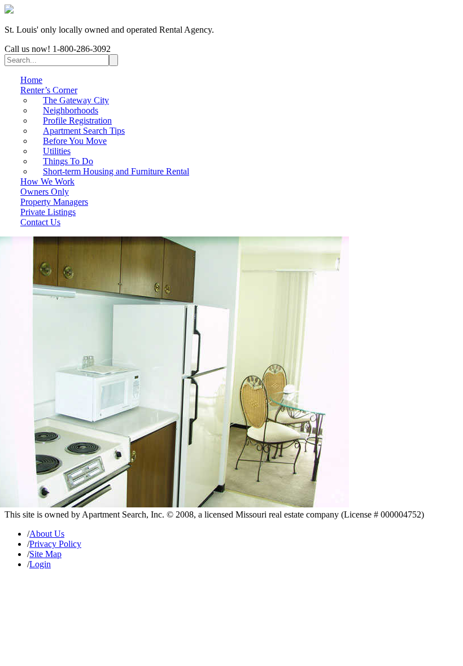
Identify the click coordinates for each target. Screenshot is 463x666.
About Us (46, 533)
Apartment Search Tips (84, 130)
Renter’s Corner (48, 90)
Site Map (45, 554)
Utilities (57, 151)
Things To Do (68, 161)
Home (31, 80)
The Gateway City (76, 100)
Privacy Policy (55, 544)
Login (40, 564)
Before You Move (75, 141)
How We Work (47, 181)
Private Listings (48, 212)
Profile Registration (77, 120)
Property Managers (54, 202)
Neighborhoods (70, 110)
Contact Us (40, 222)
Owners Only (44, 191)
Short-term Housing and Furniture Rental (116, 171)
